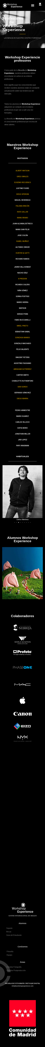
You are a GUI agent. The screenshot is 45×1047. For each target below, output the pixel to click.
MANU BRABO (22, 218)
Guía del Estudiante (14, 935)
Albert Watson (22, 171)
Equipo (9, 955)
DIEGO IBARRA (22, 399)
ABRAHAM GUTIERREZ (22, 369)
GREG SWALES (22, 176)
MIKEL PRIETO (22, 326)
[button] (32, 5)
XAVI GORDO (23, 387)
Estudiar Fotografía (14, 967)
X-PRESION (22, 279)
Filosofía (10, 951)
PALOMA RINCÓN (22, 206)
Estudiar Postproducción (16, 970)
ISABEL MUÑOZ (22, 241)
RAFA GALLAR (22, 212)
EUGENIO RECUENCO (22, 182)
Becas (8, 932)
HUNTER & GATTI (22, 253)
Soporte (9, 928)
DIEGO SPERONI (22, 194)
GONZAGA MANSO (22, 338)
